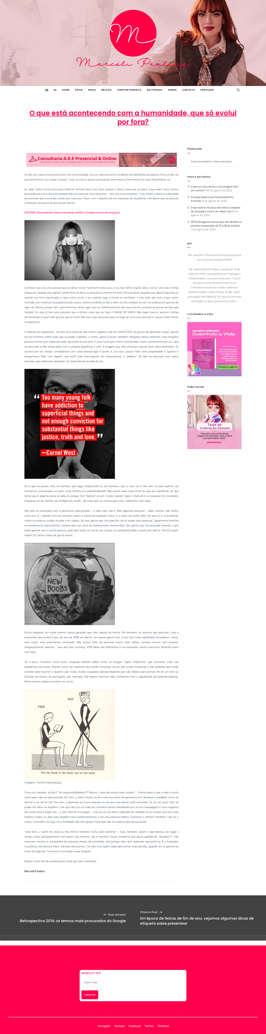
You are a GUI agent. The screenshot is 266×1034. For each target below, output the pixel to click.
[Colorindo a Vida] (214, 349)
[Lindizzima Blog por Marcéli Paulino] (133, 43)
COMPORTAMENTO (165, 136)
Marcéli (96, 136)
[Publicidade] (214, 421)
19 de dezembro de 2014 (127, 136)
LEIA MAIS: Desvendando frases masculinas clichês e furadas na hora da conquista (72, 212)
